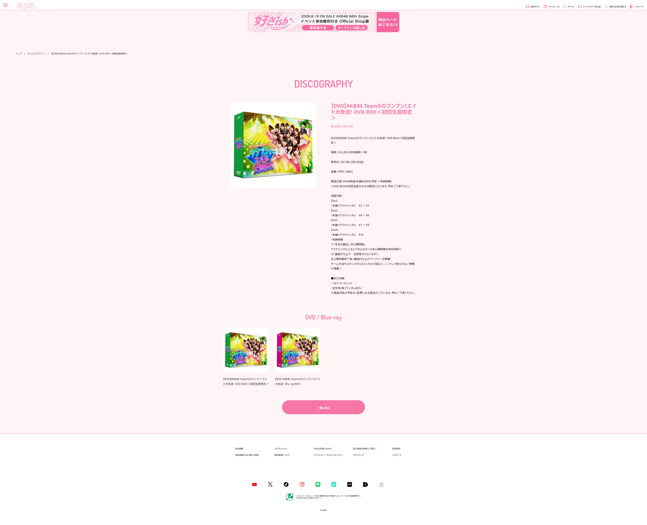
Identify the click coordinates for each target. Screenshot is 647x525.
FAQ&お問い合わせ (322, 448)
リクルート (396, 454)
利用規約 (396, 448)
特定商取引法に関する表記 (247, 454)
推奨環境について (282, 454)
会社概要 (239, 448)
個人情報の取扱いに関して (365, 448)
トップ (19, 53)
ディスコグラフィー (36, 53)
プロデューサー (280, 448)
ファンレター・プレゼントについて (328, 454)
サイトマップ (358, 454)
